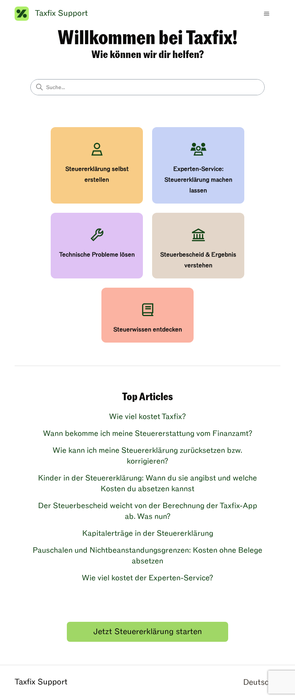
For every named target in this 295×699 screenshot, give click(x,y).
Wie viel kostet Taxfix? (147, 417)
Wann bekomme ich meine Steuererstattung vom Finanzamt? (147, 434)
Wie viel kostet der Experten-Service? (147, 578)
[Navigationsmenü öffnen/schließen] (266, 14)
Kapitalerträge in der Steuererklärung (147, 533)
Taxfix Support (41, 682)
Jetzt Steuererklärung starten (147, 631)
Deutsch (259, 682)
